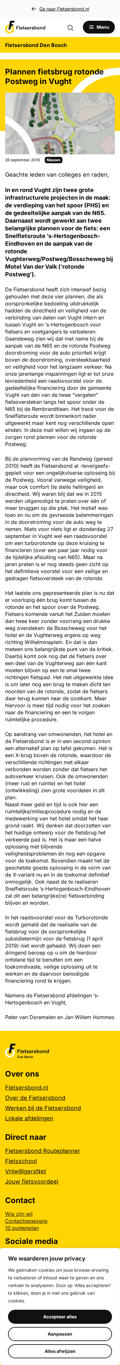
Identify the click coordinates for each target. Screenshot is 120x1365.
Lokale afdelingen (29, 1118)
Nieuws (53, 159)
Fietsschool (21, 1161)
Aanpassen (60, 1334)
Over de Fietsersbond (35, 1097)
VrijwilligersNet (25, 1171)
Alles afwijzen (60, 1351)
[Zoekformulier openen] (73, 27)
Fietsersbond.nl (26, 1087)
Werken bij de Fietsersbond (43, 1108)
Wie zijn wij (19, 1214)
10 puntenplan (22, 1228)
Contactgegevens (26, 1221)
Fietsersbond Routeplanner (42, 1150)
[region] (60, 1306)
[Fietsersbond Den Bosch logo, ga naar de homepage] (25, 27)
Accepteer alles (60, 1316)
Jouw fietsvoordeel (31, 1181)
